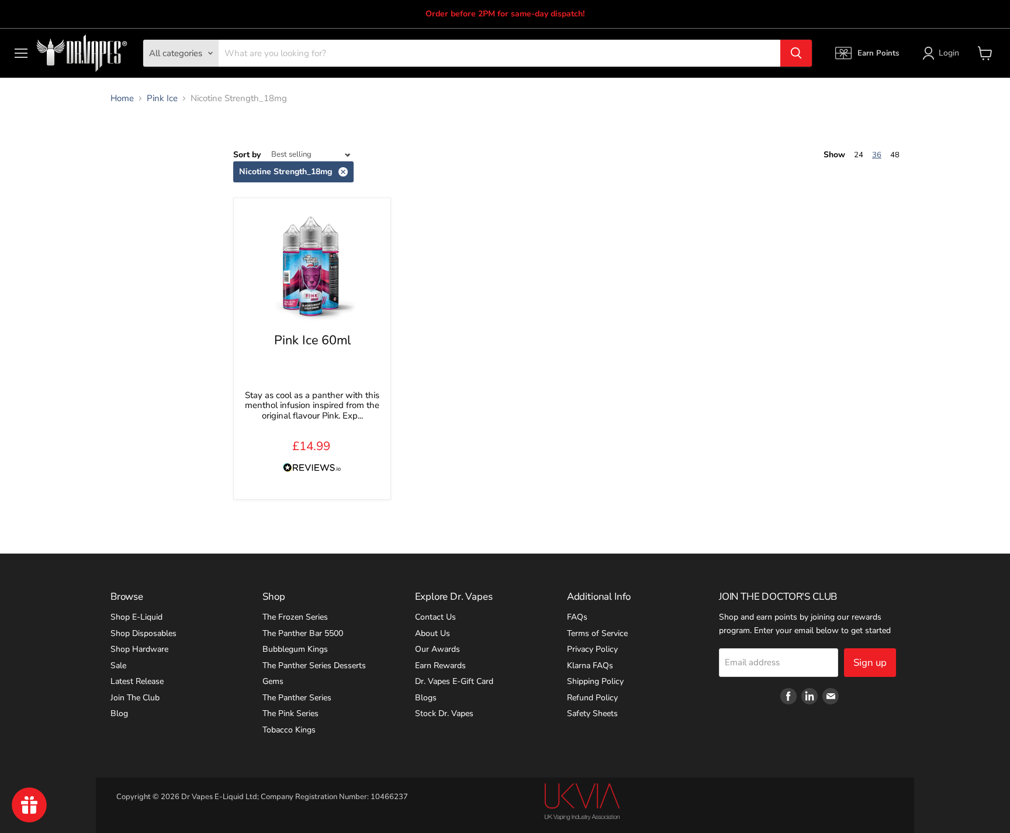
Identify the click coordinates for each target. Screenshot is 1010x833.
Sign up (870, 662)
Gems (272, 681)
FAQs (577, 617)
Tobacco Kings (289, 729)
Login (949, 52)
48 (895, 155)
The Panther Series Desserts (314, 665)
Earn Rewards (440, 665)
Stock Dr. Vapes (444, 713)
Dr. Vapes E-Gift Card (454, 681)
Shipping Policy (595, 681)
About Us (432, 633)
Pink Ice (162, 98)
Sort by (247, 155)
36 (876, 155)
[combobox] (499, 53)
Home (122, 98)
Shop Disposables (143, 633)
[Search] (796, 53)
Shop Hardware (139, 649)
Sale (118, 665)
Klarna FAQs (590, 665)
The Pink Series (290, 713)
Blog (119, 713)
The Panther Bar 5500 (302, 633)
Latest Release (137, 681)
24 (858, 155)
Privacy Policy (592, 649)
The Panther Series (296, 697)
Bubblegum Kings (295, 649)
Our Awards (437, 649)
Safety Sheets (592, 713)
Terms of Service (597, 633)
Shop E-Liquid (136, 617)
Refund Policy (592, 697)
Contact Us (435, 617)
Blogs (426, 697)
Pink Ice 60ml (312, 340)
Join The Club (135, 697)
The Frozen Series (295, 617)
